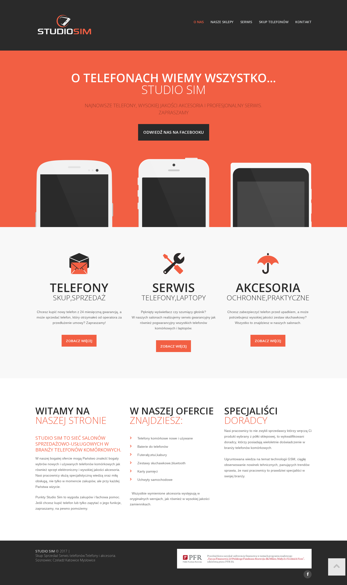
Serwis (246, 22)
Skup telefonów (273, 22)
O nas (199, 22)
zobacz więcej (79, 340)
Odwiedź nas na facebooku (173, 132)
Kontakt (303, 22)
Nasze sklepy (222, 22)
